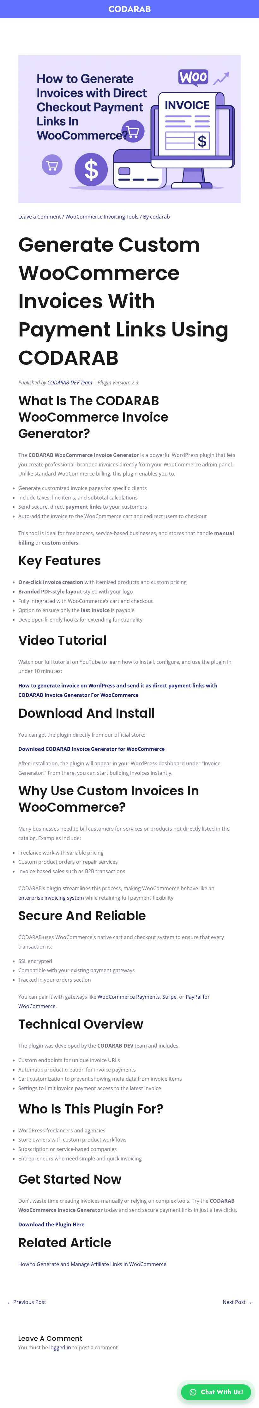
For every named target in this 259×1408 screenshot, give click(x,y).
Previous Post (26, 1302)
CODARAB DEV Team (69, 382)
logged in (60, 1347)
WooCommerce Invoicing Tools (102, 216)
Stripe (169, 996)
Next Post (237, 1302)
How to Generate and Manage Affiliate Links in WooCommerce (92, 1264)
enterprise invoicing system (51, 897)
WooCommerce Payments (129, 996)
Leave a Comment (39, 216)
